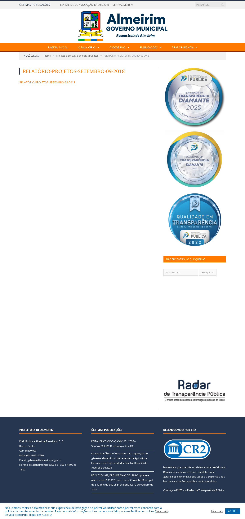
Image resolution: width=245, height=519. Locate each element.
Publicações (149, 47)
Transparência (183, 47)
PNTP (179, 490)
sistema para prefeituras (210, 467)
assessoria (189, 472)
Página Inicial (58, 47)
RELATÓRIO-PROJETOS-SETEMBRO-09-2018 (47, 82)
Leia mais (162, 511)
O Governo (117, 47)
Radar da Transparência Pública (206, 490)
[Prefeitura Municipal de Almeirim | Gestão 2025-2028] (122, 25)
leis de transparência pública (180, 481)
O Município (86, 47)
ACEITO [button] (233, 511)
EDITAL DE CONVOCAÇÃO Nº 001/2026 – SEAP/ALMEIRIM (96, 4)
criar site (187, 467)
